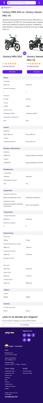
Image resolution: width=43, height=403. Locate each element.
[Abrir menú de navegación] (39, 2)
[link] (4, 3)
